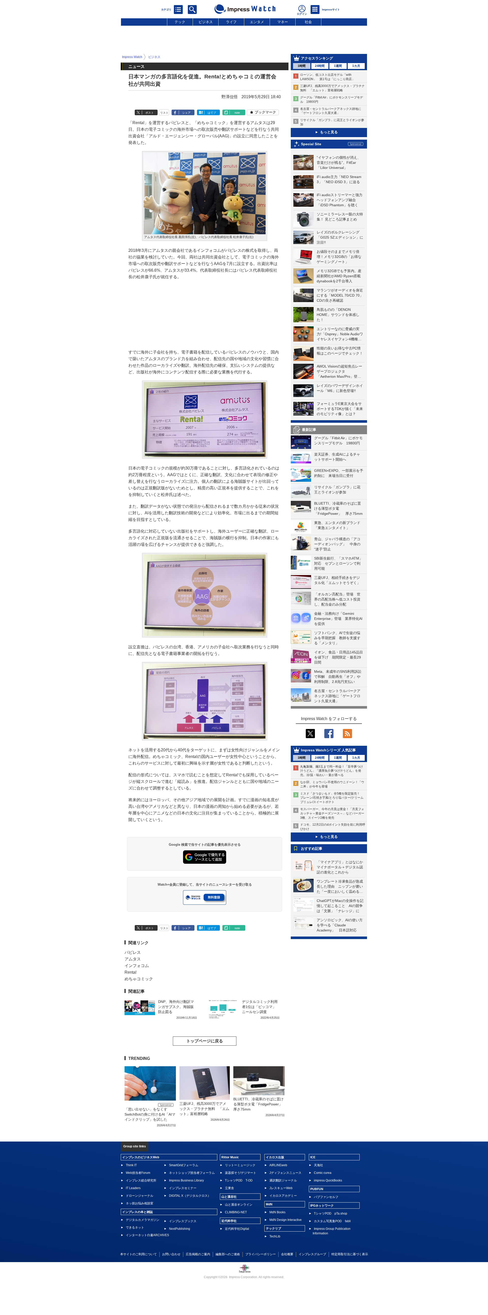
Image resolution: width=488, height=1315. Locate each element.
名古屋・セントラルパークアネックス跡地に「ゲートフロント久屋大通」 (337, 696)
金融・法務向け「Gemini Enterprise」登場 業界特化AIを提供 (338, 618)
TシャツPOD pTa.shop (330, 1213)
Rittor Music (230, 1157)
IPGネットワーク (322, 1205)
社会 (308, 22)
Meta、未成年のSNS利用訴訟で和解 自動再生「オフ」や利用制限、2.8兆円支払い (337, 676)
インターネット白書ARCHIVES (147, 1235)
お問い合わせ (171, 1254)
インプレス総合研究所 (141, 1180)
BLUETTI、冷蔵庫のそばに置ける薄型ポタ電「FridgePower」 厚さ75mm (338, 508)
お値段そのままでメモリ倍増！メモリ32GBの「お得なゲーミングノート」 (339, 257)
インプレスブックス (182, 1221)
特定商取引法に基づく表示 (349, 1254)
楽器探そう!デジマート (240, 1173)
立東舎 (229, 1188)
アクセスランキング (317, 58)
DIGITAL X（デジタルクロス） (190, 1195)
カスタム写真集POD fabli (332, 1221)
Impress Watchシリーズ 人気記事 (328, 750)
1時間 (302, 66)
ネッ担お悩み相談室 (139, 1203)
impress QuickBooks (328, 1180)
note (237, 112)
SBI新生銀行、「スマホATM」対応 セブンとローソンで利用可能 (338, 563)
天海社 (318, 1165)
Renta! (130, 972)
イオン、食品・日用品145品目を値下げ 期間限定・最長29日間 (338, 657)
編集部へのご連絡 (228, 1254)
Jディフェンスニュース (285, 1173)
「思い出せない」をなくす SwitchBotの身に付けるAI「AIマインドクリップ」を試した (150, 1114)
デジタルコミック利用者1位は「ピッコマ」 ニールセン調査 (260, 1007)
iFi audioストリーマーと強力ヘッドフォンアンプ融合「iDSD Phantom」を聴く (339, 200)
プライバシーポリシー (260, 1254)
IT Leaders (133, 1188)
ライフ (231, 22)
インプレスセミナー (182, 1188)
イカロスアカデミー (283, 1195)
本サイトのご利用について (138, 1254)
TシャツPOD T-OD (239, 1180)
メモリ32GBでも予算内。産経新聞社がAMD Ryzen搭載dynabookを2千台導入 (339, 276)
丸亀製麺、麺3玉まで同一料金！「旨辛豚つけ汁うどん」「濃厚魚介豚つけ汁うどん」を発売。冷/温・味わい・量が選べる (331, 771)
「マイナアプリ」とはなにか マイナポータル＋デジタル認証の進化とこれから (342, 867)
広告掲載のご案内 (198, 1254)
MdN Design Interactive (285, 1220)
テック (180, 22)
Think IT (131, 1165)
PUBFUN (316, 1189)
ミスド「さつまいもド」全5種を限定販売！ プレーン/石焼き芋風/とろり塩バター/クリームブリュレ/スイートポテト (331, 798)
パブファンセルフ (326, 1197)
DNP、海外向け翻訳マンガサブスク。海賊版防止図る (176, 1007)
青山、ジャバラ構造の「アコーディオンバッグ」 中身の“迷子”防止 (337, 544)
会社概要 (287, 1254)
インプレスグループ (312, 1254)
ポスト (149, 112)
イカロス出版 (275, 1157)
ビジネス (206, 22)
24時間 (320, 66)
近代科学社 (229, 1221)
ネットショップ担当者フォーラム (192, 1173)
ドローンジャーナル (139, 1195)
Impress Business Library (186, 1180)
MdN (269, 1204)
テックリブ (273, 1228)
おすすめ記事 (311, 848)
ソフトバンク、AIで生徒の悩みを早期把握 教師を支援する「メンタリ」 (337, 638)
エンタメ (257, 22)
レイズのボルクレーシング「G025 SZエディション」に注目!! (340, 237)
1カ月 (356, 66)
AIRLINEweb (278, 1165)
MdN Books (277, 1212)
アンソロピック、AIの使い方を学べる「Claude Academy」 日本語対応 (340, 925)
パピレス (133, 952)
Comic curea (322, 1173)
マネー (282, 22)
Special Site (311, 144)
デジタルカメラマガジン (142, 1220)
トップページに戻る (204, 1041)
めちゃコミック (139, 979)
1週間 (338, 66)
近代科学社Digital (237, 1229)
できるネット (135, 1227)
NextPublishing (179, 1229)
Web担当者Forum (138, 1173)
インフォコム (137, 965)
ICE (312, 1157)
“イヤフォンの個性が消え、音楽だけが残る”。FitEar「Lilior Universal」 (339, 162)
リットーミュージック (240, 1165)
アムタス (133, 959)
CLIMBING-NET (236, 1212)
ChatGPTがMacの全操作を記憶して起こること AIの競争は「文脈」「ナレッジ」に (340, 906)
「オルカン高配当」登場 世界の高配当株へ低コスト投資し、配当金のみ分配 (337, 599)
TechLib (274, 1236)
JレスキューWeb (281, 1188)
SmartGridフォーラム (183, 1165)
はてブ (212, 112)
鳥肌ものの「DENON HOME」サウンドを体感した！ (338, 315)
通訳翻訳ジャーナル (283, 1180)
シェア (186, 112)
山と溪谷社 (229, 1197)
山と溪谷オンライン (238, 1204)
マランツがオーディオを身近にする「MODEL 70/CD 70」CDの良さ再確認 (340, 295)
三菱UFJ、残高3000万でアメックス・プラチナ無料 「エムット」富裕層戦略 (204, 1109)
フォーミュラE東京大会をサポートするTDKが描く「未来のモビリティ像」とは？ (340, 409)
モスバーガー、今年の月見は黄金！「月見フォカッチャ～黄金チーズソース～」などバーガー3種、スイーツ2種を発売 (332, 813)
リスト (164, 112)
